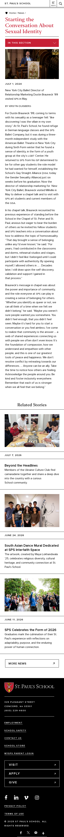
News (21, 12)
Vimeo (26, 797)
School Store (14, 745)
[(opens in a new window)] (43, 833)
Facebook (6, 797)
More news (17, 663)
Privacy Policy (15, 806)
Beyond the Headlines (21, 466)
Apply (14, 773)
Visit (13, 765)
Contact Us (13, 738)
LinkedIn (16, 797)
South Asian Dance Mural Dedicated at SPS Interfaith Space (32, 548)
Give (13, 782)
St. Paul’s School (18, 3)
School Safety (15, 730)
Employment (13, 722)
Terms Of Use (14, 813)
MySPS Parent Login (19, 753)
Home (12, 12)
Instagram (37, 797)
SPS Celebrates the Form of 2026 (30, 630)
